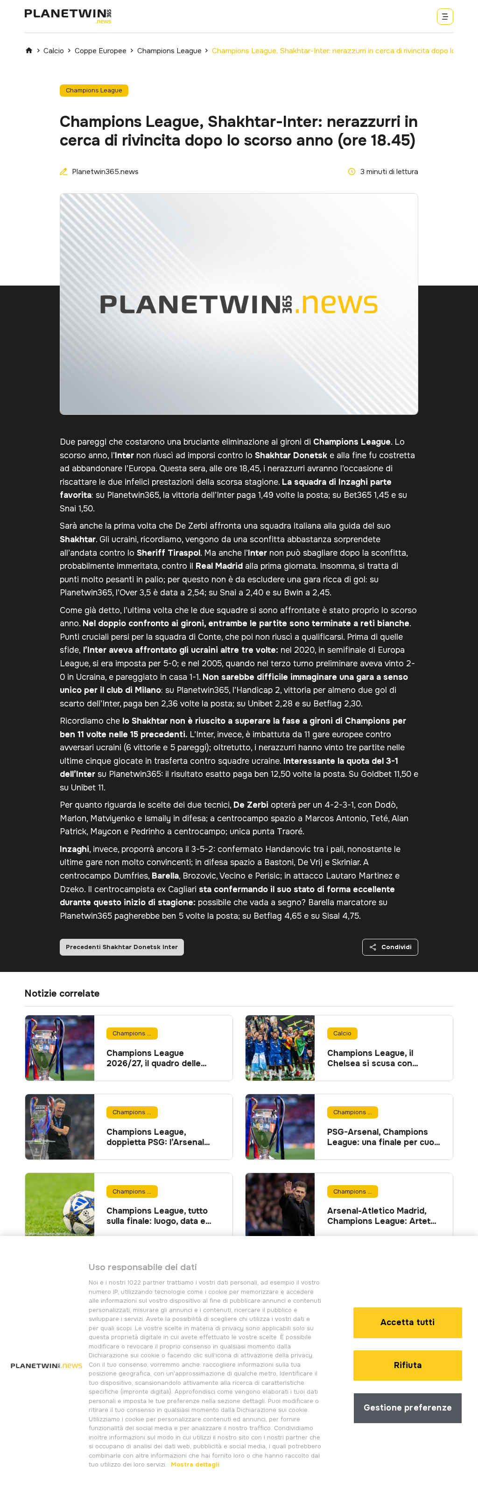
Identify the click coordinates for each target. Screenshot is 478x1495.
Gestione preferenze (408, 1408)
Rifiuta (408, 1365)
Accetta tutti (407, 1322)
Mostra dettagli (194, 1464)
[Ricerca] (445, 16)
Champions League (169, 51)
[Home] (29, 50)
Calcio (53, 51)
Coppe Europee (101, 51)
